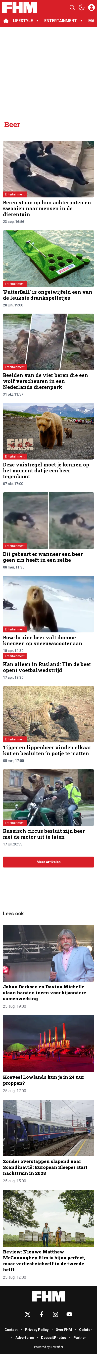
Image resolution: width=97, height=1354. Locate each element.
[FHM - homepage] (19, 7)
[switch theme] (81, 7)
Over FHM (64, 1330)
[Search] (72, 7)
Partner (79, 1338)
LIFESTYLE (23, 20)
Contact (11, 1330)
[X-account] (28, 1314)
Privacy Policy (36, 1330)
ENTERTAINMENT (60, 20)
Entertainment (15, 194)
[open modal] (91, 7)
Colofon (86, 1330)
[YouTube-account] (69, 1314)
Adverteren (24, 1338)
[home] (6, 21)
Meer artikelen (49, 862)
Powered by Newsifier (48, 1347)
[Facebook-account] (42, 1314)
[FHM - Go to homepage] (48, 1296)
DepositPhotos (53, 1338)
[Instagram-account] (55, 1314)
